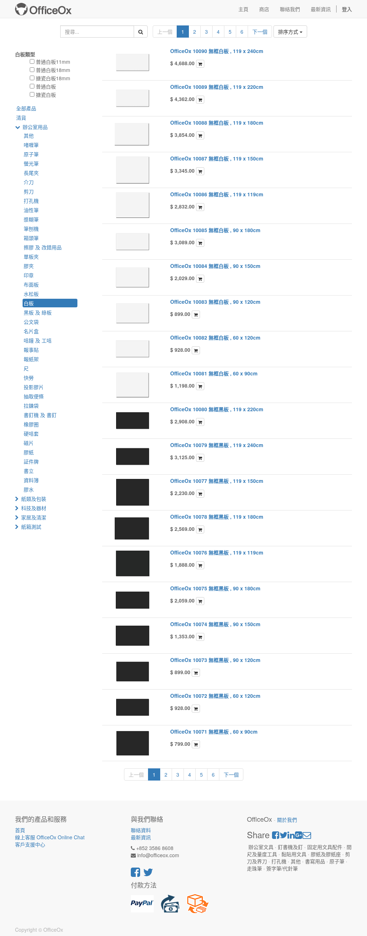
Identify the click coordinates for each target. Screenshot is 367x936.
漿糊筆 (31, 219)
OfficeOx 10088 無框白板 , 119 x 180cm (216, 122)
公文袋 (31, 321)
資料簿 (31, 480)
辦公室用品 (35, 126)
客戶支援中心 (30, 844)
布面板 (31, 284)
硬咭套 (31, 433)
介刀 (29, 182)
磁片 (29, 442)
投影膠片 (34, 386)
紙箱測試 (31, 526)
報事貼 (31, 349)
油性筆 (31, 209)
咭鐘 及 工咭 (38, 340)
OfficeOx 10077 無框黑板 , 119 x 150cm (216, 480)
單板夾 (31, 256)
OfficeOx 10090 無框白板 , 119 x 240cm (216, 50)
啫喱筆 (31, 144)
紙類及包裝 (33, 498)
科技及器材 (33, 508)
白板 (29, 303)
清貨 (21, 117)
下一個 (259, 31)
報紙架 (31, 359)
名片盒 (31, 331)
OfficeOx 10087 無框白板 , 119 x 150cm (216, 158)
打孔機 (31, 200)
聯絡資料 (141, 830)
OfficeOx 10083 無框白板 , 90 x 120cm (215, 301)
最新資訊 (141, 837)
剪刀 (29, 191)
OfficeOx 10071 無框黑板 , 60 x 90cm (213, 731)
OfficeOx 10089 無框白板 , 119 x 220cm (216, 86)
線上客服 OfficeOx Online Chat (50, 837)
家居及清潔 (33, 517)
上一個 (164, 31)
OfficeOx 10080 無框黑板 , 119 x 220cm (216, 409)
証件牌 (31, 461)
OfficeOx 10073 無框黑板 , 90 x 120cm (215, 659)
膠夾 (29, 265)
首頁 (20, 830)
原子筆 (31, 154)
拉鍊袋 (31, 405)
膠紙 (29, 452)
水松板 (31, 293)
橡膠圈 (31, 424)
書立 (29, 470)
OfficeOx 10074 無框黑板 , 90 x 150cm (215, 624)
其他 (29, 135)
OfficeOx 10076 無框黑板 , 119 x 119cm (216, 552)
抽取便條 (34, 396)
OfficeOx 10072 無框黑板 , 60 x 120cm (215, 695)
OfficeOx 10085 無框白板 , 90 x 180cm (215, 230)
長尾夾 (31, 172)
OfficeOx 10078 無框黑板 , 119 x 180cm (216, 516)
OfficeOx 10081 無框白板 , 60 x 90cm (213, 373)
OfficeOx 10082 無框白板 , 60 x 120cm (215, 337)
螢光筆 (31, 163)
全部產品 (26, 108)
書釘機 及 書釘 (40, 414)
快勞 (29, 377)
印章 (29, 275)
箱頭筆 (31, 237)
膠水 (29, 489)
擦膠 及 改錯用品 (43, 247)
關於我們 (287, 819)
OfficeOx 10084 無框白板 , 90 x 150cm (215, 265)
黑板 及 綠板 (38, 312)
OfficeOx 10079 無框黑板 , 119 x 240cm (216, 444)
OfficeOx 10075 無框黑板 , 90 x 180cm (215, 588)
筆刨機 (31, 228)
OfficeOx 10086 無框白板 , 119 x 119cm (216, 194)
